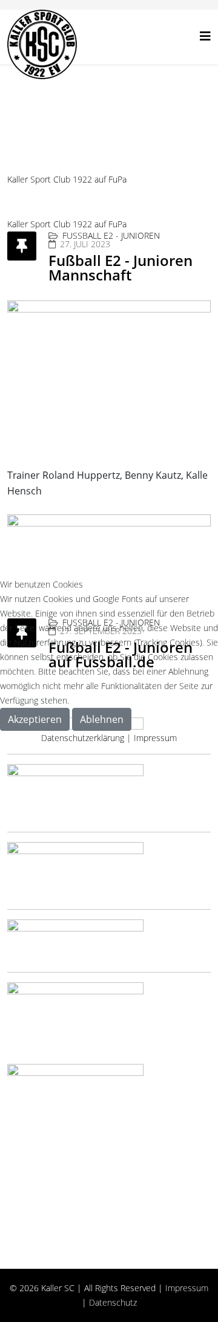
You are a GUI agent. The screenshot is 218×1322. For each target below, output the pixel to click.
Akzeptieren (35, 719)
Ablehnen (102, 719)
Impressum (155, 738)
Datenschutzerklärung (82, 738)
